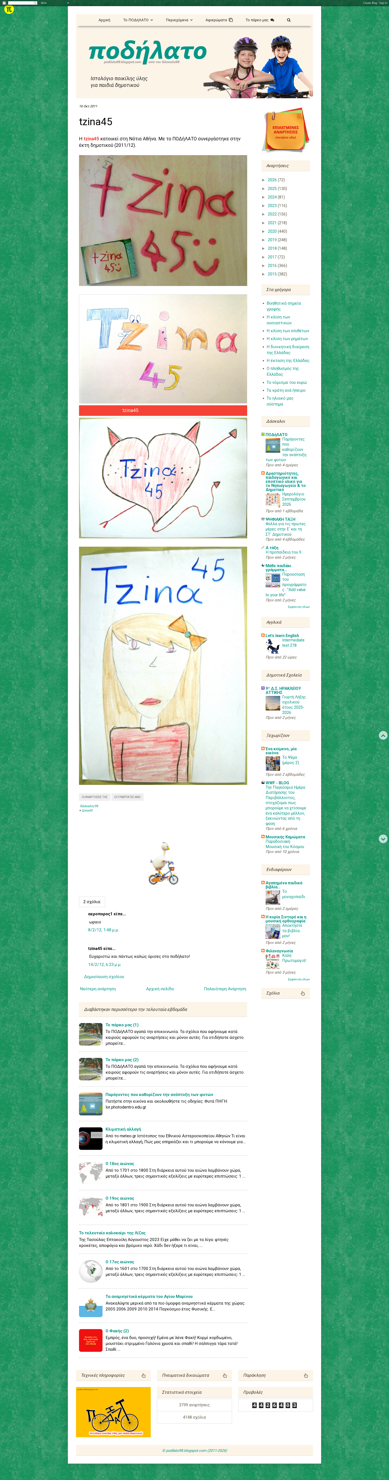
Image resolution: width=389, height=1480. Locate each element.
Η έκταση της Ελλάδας (288, 360)
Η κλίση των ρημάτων (287, 338)
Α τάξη (272, 547)
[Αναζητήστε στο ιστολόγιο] (289, 19)
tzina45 (87, 810)
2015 (273, 274)
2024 (273, 197)
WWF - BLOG (277, 782)
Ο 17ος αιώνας (120, 1261)
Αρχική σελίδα (160, 988)
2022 (273, 214)
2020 (273, 231)
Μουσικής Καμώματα (285, 836)
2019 (273, 240)
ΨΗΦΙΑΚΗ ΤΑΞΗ (280, 519)
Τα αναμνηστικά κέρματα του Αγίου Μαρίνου (149, 1296)
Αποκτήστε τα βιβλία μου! (292, 930)
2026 (273, 180)
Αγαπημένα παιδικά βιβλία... (284, 884)
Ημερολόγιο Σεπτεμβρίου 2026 (294, 499)
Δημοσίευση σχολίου (104, 976)
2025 (273, 188)
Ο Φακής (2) (117, 1330)
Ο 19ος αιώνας (120, 1198)
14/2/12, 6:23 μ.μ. (104, 964)
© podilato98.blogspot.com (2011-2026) (194, 1450)
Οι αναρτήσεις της (95, 797)
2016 (273, 265)
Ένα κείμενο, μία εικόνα (281, 750)
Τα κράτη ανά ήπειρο (286, 390)
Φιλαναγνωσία (279, 951)
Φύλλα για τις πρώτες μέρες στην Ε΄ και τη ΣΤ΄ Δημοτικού (286, 529)
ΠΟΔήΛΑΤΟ (276, 434)
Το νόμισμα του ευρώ (287, 382)
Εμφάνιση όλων (299, 607)
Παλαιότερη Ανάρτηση (225, 988)
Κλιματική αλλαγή (123, 1129)
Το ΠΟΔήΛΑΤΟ (137, 20)
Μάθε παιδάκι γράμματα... (278, 567)
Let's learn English (282, 635)
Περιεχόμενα (178, 20)
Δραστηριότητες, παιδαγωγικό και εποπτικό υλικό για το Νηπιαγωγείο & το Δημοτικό (286, 481)
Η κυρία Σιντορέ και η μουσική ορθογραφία (286, 918)
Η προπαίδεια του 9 (283, 552)
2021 (273, 223)
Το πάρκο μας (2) (122, 1059)
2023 (273, 205)
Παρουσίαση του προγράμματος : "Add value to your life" (286, 584)
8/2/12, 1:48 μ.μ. (103, 929)
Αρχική (104, 20)
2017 (273, 257)
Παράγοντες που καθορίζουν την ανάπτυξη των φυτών (159, 1094)
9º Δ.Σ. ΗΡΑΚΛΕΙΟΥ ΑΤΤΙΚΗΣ (283, 690)
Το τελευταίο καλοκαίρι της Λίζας (112, 1232)
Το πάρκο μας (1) (122, 1024)
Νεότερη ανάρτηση (98, 988)
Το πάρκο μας (258, 20)
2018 (273, 248)
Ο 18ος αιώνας (120, 1163)
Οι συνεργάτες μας (127, 797)
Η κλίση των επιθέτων (288, 330)
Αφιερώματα (217, 20)
